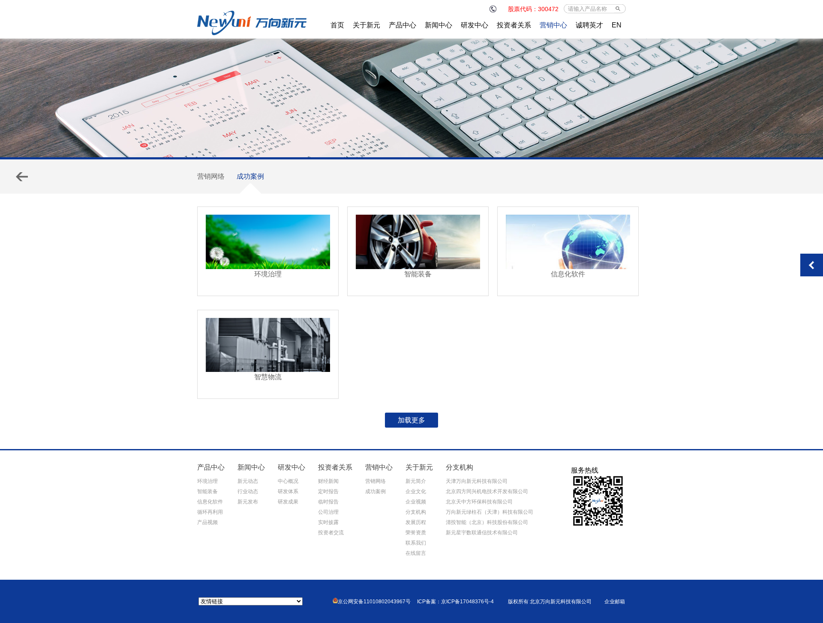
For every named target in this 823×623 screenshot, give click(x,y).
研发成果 (288, 502)
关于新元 (366, 25)
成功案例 (250, 176)
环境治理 (207, 481)
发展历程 (415, 522)
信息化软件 (210, 502)
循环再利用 (210, 512)
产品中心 (402, 25)
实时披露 (328, 522)
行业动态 (247, 491)
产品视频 (207, 522)
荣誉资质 (415, 533)
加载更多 (411, 420)
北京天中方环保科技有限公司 (479, 502)
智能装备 (207, 491)
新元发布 (247, 502)
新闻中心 (438, 25)
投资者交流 (331, 533)
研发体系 (288, 491)
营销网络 (211, 176)
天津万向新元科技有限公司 (477, 481)
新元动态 (247, 481)
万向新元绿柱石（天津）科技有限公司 (489, 512)
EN (617, 25)
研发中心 (474, 25)
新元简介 (415, 481)
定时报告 (328, 491)
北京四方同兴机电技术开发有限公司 (487, 491)
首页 (337, 25)
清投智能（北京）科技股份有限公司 (487, 522)
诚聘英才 (589, 25)
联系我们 (415, 543)
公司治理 (328, 512)
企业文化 (415, 491)
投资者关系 (514, 25)
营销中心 (553, 25)
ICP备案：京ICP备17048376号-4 (455, 602)
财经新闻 (328, 481)
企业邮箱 (614, 602)
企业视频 (415, 502)
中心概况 (288, 481)
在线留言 (415, 553)
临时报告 (328, 502)
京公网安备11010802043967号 (374, 602)
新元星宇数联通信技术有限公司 (482, 533)
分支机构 (415, 512)
